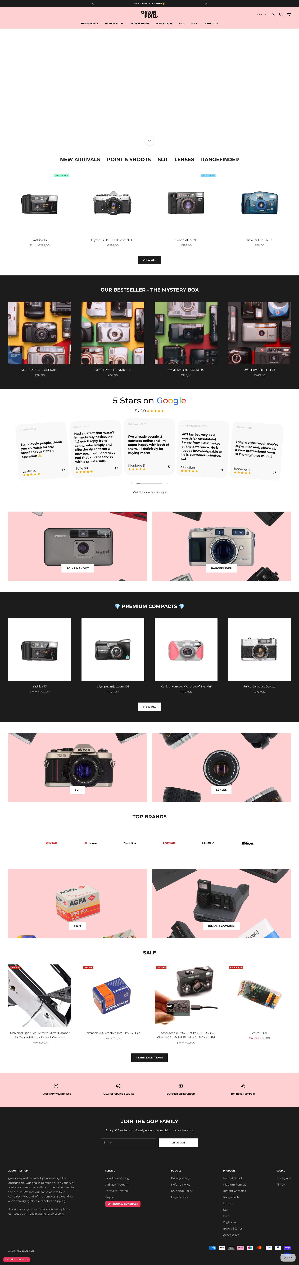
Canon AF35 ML (186, 240)
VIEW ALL (149, 260)
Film (181, 23)
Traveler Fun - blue (259, 240)
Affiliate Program (116, 1184)
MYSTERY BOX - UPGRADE (39, 370)
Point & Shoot (232, 1178)
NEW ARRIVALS (132, 131)
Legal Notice (179, 1197)
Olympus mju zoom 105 (113, 686)
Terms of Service (116, 1190)
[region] (149, 85)
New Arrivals (89, 23)
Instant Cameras (234, 1190)
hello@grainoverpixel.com (46, 1213)
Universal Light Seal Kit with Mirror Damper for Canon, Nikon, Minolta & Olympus (40, 1035)
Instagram (284, 1178)
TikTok (281, 1184)
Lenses (184, 159)
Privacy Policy (180, 1178)
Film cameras (164, 23)
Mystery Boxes (114, 23)
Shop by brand (139, 23)
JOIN (260, 1249)
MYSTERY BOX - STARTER (113, 370)
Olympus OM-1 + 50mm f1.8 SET (113, 240)
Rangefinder (220, 159)
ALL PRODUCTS (167, 131)
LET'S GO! (178, 1142)
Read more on (150, 492)
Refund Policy (180, 1184)
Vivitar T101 (259, 1033)
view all (149, 706)
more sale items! (149, 1057)
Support (111, 1197)
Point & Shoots (129, 159)
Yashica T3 (40, 240)
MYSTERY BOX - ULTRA (259, 370)
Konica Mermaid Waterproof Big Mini (186, 686)
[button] (132, 483)
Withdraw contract (16, 1259)
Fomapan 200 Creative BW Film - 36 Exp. (113, 1033)
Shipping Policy (182, 1190)
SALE (194, 23)
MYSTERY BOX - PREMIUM (186, 370)
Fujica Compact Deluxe (259, 686)
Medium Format (234, 1184)
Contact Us (211, 23)
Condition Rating (117, 1178)
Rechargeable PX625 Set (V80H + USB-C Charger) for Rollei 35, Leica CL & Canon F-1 (186, 1035)
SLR (162, 159)
